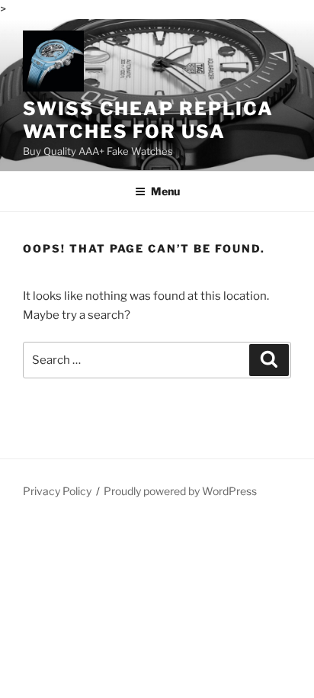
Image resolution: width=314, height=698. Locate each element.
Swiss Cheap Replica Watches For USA (148, 120)
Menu (165, 191)
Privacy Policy (57, 490)
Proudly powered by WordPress (180, 490)
